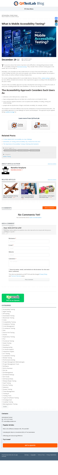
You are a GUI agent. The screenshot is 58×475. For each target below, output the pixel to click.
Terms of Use (41, 455)
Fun (4, 338)
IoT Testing (6, 353)
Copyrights (33, 455)
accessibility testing (23, 150)
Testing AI (6, 393)
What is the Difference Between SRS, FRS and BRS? (16, 428)
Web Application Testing (10, 404)
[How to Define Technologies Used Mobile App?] (47, 183)
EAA (4, 330)
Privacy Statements (51, 455)
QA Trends (6, 376)
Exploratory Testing (9, 336)
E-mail (11, 245)
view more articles (52, 163)
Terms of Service (16, 276)
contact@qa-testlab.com (10, 421)
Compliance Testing (9, 324)
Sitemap (26, 455)
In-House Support (8, 349)
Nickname (12, 238)
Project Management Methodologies (14, 362)
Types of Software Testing (11, 397)
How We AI (6, 345)
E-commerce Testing (9, 328)
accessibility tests (35, 150)
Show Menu (29, 9)
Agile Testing (7, 311)
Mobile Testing (13, 15)
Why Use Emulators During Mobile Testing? (10, 196)
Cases (4, 320)
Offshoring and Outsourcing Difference (13, 435)
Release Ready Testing (9, 381)
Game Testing (7, 343)
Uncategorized (7, 399)
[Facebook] (56, 18)
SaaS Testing (7, 383)
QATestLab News (8, 378)
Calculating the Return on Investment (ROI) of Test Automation (19, 432)
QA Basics (6, 366)
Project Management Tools (11, 364)
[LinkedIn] (56, 24)
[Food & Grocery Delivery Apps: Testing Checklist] (29, 183)
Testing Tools (7, 395)
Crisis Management (8, 326)
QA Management (8, 372)
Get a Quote (30, 445)
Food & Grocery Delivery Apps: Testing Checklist (27, 196)
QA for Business (8, 368)
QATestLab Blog (5, 15)
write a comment (49, 207)
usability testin (9, 112)
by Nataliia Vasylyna (27, 59)
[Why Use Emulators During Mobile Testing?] (11, 183)
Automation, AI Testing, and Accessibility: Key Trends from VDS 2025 (21, 141)
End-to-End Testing (8, 332)
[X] (56, 21)
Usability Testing (8, 402)
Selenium (5, 387)
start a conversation (35, 217)
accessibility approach (10, 150)
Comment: (12, 259)
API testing (6, 313)
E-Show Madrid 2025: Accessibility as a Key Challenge (17, 139)
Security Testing (8, 385)
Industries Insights (8, 351)
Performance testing (9, 359)
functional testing (22, 66)
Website (11, 252)
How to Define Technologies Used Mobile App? (46, 196)
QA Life (5, 370)
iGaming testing (7, 347)
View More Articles (16, 169)
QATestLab (6, 455)
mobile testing (45, 78)
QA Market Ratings (8, 374)
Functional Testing (8, 341)
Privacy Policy (43, 274)
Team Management (9, 391)
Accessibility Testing (9, 309)
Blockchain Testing (8, 317)
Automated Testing (8, 315)
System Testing (7, 389)
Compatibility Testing (9, 322)
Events (5, 334)
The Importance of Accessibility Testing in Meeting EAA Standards (21, 144)
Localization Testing (9, 355)
